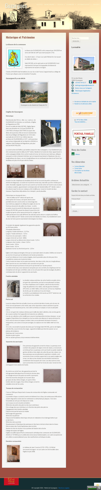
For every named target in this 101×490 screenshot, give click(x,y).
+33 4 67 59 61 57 (80, 82)
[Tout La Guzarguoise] (84, 116)
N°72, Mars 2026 (82, 120)
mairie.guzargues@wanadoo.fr (84, 85)
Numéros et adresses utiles (83, 104)
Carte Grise (78, 168)
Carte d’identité (79, 166)
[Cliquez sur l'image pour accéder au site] (84, 145)
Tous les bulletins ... (80, 122)
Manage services (92, 487)
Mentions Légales (63, 488)
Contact (96, 4)
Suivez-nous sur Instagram (83, 88)
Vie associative (84, 4)
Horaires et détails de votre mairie (85, 101)
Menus (77, 154)
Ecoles (60, 4)
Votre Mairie (49, 4)
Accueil (40, 4)
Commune (70, 4)
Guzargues (16, 5)
